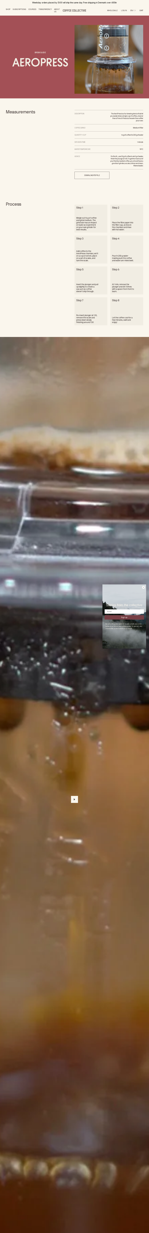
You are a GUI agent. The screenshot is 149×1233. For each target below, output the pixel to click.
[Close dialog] (143, 587)
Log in (124, 10)
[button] (141, 10)
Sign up (124, 617)
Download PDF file (92, 175)
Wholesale (112, 10)
